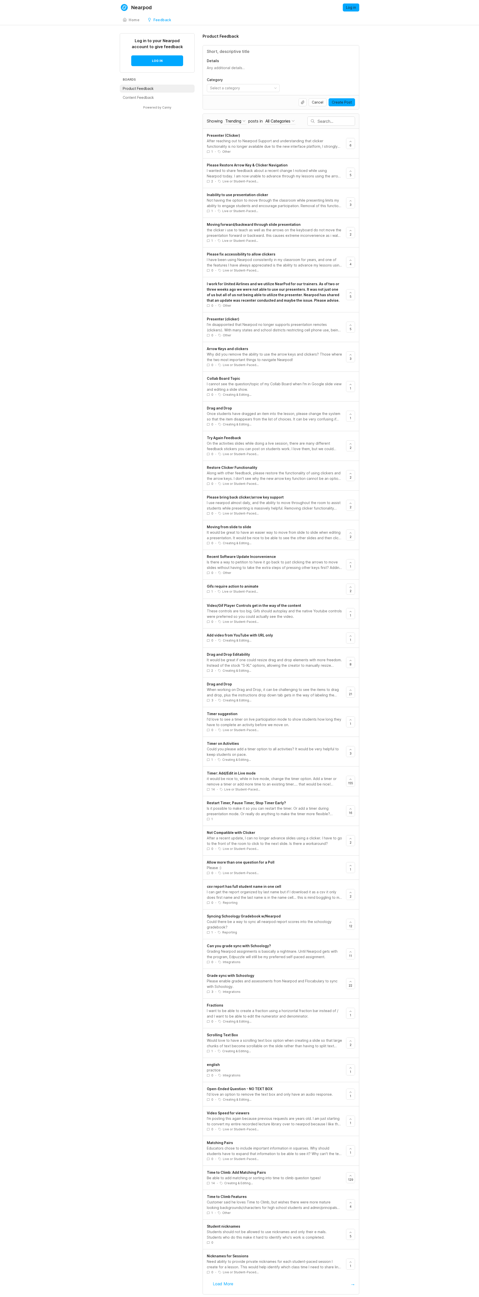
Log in (351, 7)
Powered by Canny (157, 107)
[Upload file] (303, 102)
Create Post (342, 102)
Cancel (317, 102)
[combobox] (243, 88)
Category (215, 80)
